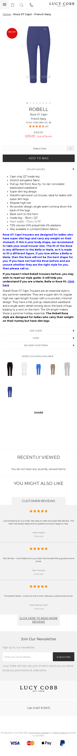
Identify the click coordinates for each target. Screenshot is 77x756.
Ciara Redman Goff (38, 605)
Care (36, 338)
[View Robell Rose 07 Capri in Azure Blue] (38, 379)
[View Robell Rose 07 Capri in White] (24, 379)
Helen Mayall (38, 532)
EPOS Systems (60, 732)
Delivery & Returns (36, 345)
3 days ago (39, 536)
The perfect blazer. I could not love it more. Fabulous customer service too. (38, 596)
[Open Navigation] (4, 4)
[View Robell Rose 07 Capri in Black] (10, 379)
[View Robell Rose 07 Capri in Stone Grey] (67, 379)
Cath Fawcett (38, 570)
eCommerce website (39, 732)
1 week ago (38, 608)
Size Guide (36, 330)
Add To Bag (39, 158)
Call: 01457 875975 (38, 708)
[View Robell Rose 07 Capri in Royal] (10, 401)
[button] (70, 27)
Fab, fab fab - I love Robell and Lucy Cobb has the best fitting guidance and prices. (38, 559)
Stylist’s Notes (36, 169)
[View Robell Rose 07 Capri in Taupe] (53, 379)
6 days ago (39, 574)
